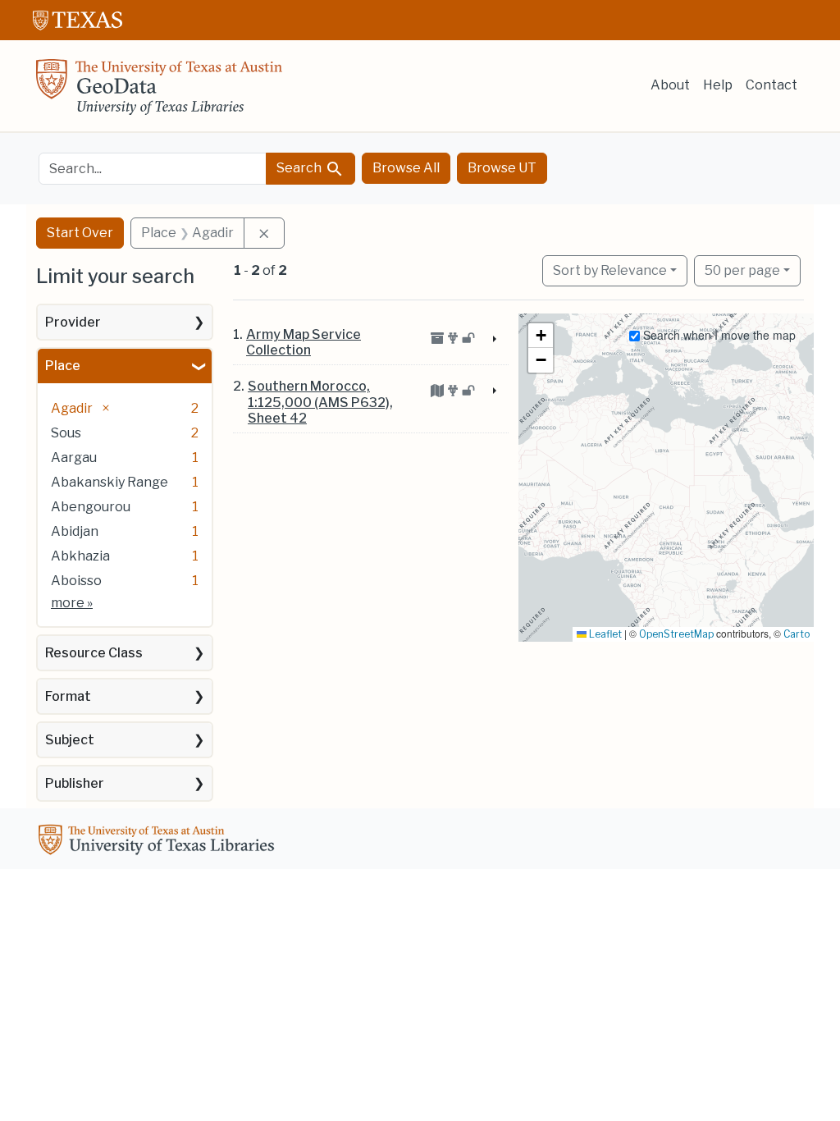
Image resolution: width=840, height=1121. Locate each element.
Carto (796, 634)
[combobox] (152, 168)
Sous (66, 433)
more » (72, 603)
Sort (610, 270)
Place (62, 365)
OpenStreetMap (676, 634)
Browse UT (502, 168)
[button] (540, 335)
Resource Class (94, 653)
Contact (771, 85)
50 (742, 270)
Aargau (74, 457)
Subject (69, 740)
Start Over (80, 232)
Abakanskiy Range (109, 482)
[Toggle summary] (493, 339)
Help (718, 85)
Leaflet (604, 634)
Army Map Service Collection (303, 342)
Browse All (406, 168)
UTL (159, 841)
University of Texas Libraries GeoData (159, 92)
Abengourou (90, 507)
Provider (73, 322)
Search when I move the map (718, 335)
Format (68, 696)
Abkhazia (80, 556)
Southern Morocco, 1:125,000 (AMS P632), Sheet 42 (320, 401)
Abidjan (74, 531)
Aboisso (76, 580)
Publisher (74, 783)
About (670, 85)
